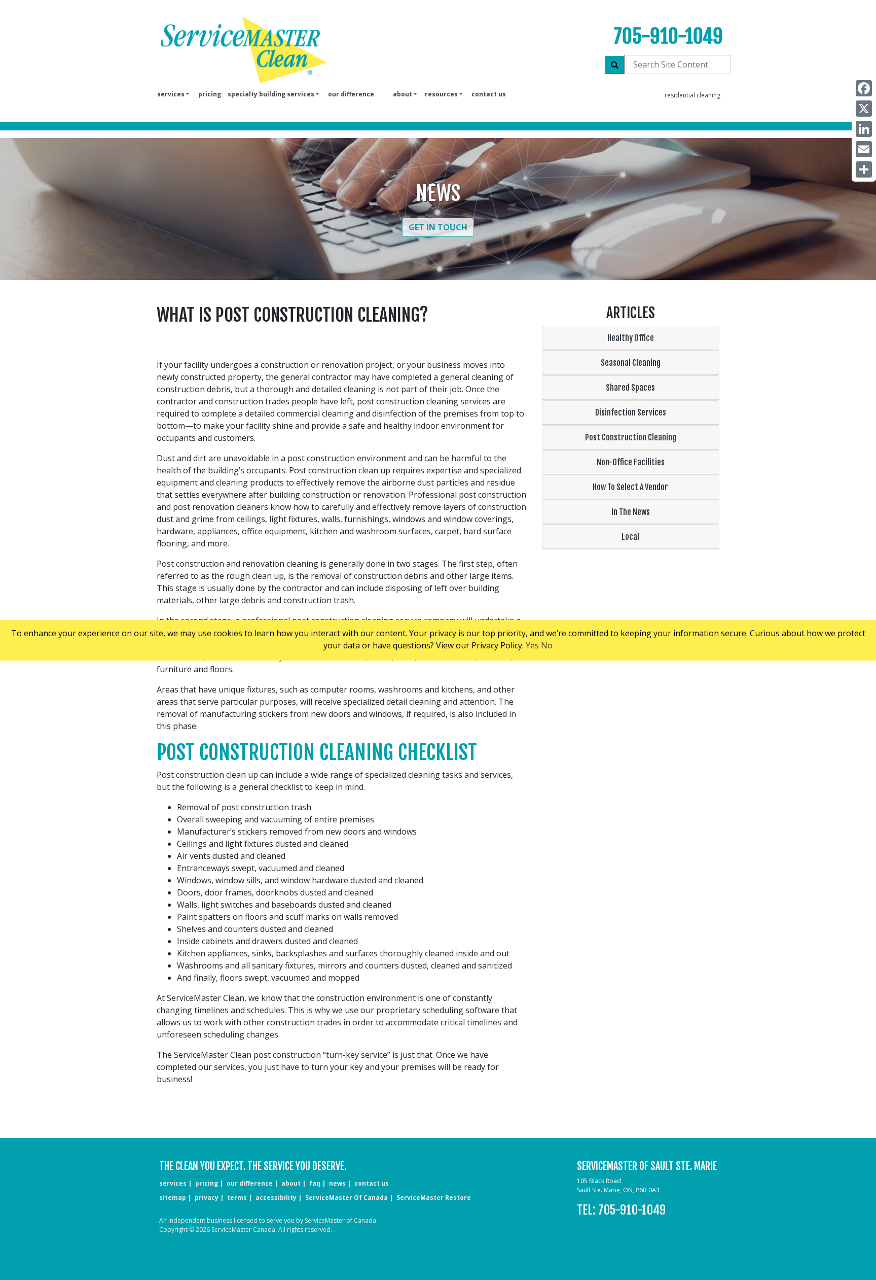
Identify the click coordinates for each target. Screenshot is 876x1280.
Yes (532, 645)
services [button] (171, 94)
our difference (351, 94)
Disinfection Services (630, 412)
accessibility (276, 1197)
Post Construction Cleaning (630, 437)
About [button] (402, 94)
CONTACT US (371, 1183)
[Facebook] (864, 88)
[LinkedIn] (864, 129)
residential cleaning (692, 95)
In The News (630, 512)
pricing (209, 94)
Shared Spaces (630, 388)
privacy (206, 1197)
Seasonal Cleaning (631, 363)
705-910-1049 (668, 36)
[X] (864, 108)
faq (314, 1183)
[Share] (864, 169)
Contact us (488, 94)
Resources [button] (441, 94)
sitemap (172, 1197)
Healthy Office (630, 338)
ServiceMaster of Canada (346, 1197)
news (337, 1183)
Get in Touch (438, 227)
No (547, 645)
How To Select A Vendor (630, 487)
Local (630, 537)
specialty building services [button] (271, 94)
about (291, 1183)
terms (237, 1197)
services (173, 1183)
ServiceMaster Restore (433, 1197)
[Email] (864, 149)
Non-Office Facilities (631, 462)
